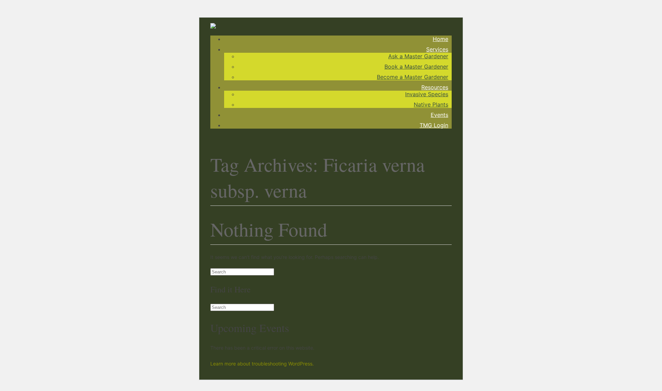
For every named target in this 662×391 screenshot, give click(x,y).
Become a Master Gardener (412, 76)
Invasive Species (426, 94)
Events (439, 114)
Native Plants (431, 104)
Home (440, 39)
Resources (434, 87)
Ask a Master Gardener (418, 56)
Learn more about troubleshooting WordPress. (262, 364)
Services (437, 49)
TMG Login (434, 125)
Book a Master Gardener (416, 66)
